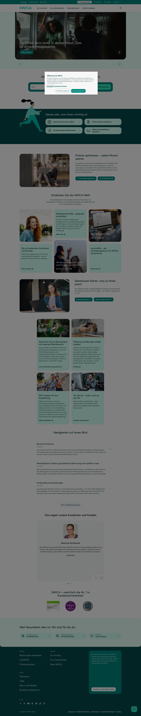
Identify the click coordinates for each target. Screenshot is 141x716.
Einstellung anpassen (62, 90)
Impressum (50, 86)
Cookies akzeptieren (78, 90)
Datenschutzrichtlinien (60, 86)
